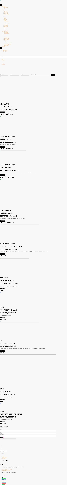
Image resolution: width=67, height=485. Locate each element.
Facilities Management (8, 43)
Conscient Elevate (7, 343)
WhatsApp (4, 478)
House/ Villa (6, 12)
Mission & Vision (7, 8)
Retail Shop (6, 26)
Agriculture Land (6, 33)
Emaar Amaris (5, 107)
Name (1, 429)
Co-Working (6, 24)
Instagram (4, 480)
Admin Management (7, 44)
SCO (4, 28)
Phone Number (2, 434)
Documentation (6, 37)
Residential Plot (6, 14)
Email (1, 432)
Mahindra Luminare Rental (11, 414)
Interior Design (6, 39)
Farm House (6, 32)
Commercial (4, 15)
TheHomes (6, 7)
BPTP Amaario (5, 168)
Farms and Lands (5, 31)
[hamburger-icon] (1, 5)
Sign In (3, 59)
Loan (5, 35)
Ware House (6, 30)
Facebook (4, 479)
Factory (5, 18)
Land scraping (6, 41)
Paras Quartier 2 (7, 281)
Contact (3, 46)
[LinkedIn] (2, 446)
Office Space (6, 25)
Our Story (3, 6)
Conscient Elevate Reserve (11, 246)
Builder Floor (6, 13)
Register (3, 60)
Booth (5, 17)
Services (3, 34)
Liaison (5, 40)
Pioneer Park (5, 392)
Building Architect (7, 38)
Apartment (5, 11)
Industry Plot (6, 21)
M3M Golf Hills (6, 213)
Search (1, 55)
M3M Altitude (5, 139)
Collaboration (6, 45)
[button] (33, 54)
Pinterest (4, 483)
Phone (4, 484)
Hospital (5, 19)
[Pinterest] (2, 447)
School (5, 27)
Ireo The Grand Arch (8, 310)
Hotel (5, 20)
